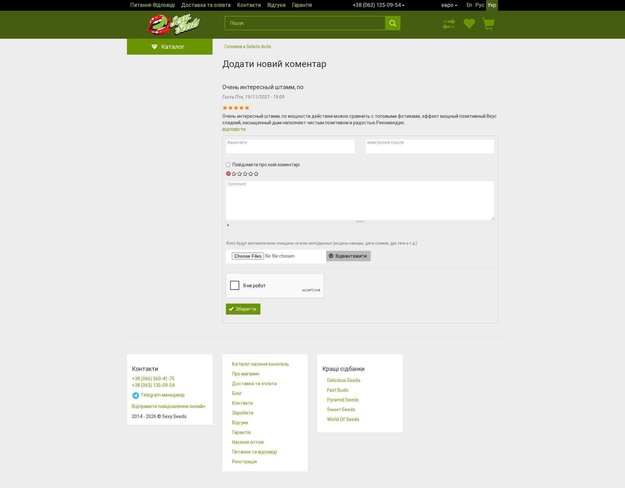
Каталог (173, 46)
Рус (479, 5)
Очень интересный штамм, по (262, 87)
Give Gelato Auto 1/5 (234, 173)
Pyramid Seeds (343, 399)
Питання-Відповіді (152, 5)
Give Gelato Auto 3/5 (245, 173)
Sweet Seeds (341, 409)
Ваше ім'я (237, 142)
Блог (237, 393)
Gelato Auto (258, 46)
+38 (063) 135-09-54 (153, 385)
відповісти (233, 129)
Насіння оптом (248, 442)
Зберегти (245, 309)
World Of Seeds (343, 419)
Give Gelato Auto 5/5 (256, 173)
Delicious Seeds (343, 380)
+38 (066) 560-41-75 (153, 378)
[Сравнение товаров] (448, 23)
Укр (492, 5)
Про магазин (245, 373)
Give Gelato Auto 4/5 (251, 173)
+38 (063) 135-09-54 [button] (377, 5)
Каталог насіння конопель (260, 364)
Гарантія (302, 5)
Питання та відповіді (254, 451)
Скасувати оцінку (228, 173)
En (469, 5)
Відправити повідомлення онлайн (168, 406)
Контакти (249, 5)
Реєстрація (244, 461)
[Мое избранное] (468, 23)
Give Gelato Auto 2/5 (240, 173)
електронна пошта (385, 142)
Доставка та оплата (205, 5)
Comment (237, 184)
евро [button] (448, 5)
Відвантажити (351, 256)
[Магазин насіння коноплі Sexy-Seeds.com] (173, 24)
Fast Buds (337, 390)
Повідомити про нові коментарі (266, 164)
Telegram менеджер (162, 395)
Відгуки (276, 5)
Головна (233, 46)
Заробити (242, 412)
